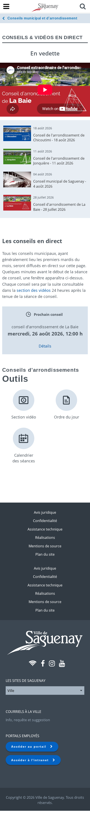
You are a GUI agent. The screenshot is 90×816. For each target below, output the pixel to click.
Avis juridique (45, 512)
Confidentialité (45, 520)
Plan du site (45, 554)
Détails (45, 346)
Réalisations (45, 537)
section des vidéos (34, 290)
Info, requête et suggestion (28, 719)
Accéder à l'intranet (32, 760)
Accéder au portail (30, 746)
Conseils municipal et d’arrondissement (42, 18)
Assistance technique (45, 529)
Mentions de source (45, 546)
